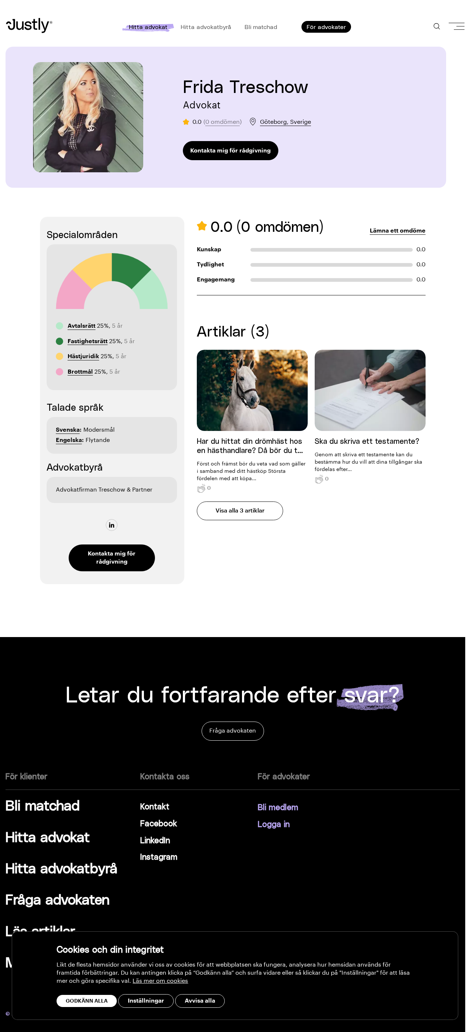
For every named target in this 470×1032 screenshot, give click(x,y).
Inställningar (146, 1001)
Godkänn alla (87, 1000)
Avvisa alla (200, 1001)
